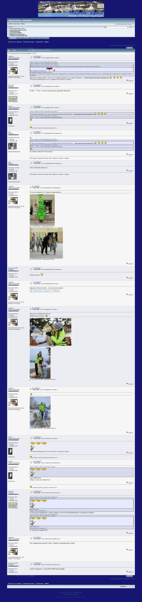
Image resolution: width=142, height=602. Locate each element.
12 (27, 48)
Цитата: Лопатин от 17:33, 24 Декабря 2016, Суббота (44, 64)
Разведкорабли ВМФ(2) (16, 32)
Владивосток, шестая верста (17, 34)
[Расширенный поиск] (105, 27)
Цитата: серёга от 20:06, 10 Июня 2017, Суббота (42, 466)
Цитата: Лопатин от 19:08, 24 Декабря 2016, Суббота (44, 61)
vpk (9, 132)
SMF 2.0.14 (63, 592)
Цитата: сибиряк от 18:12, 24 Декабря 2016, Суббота (44, 63)
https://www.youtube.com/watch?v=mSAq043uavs (45, 290)
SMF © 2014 (70, 592)
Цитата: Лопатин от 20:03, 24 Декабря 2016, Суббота (44, 115)
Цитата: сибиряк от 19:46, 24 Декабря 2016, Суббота (43, 111)
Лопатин (11, 85)
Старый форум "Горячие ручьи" (18, 29)
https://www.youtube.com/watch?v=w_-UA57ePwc (45, 291)
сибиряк (11, 56)
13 (29, 48)
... (15, 48)
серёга (10, 106)
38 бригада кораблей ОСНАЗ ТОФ (18, 35)
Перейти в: (123, 586)
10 (23, 48)
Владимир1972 (13, 268)
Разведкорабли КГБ (15, 31)
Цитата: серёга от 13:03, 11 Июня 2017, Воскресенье (44, 496)
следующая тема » (129, 45)
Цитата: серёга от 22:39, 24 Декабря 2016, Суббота (43, 139)
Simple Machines (78, 592)
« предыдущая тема (116, 45)
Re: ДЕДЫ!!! (37, 56)
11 (25, 48)
